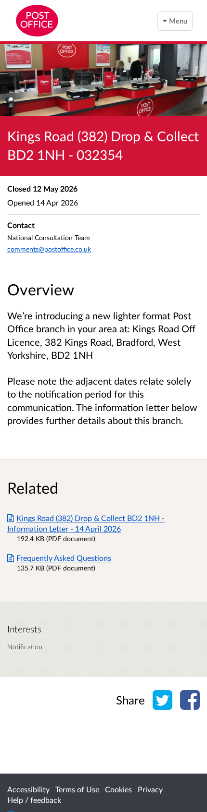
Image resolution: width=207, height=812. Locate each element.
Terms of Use (77, 789)
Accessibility (28, 789)
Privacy (150, 789)
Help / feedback (34, 799)
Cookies (118, 789)
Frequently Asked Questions (63, 557)
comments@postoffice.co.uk (49, 249)
